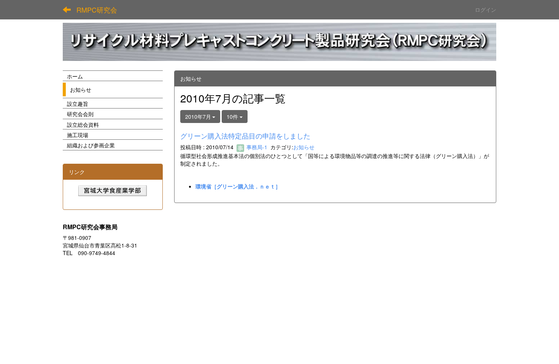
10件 (233, 116)
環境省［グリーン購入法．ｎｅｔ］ (238, 186)
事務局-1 (256, 147)
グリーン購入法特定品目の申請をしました (245, 135)
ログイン (485, 9)
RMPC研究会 (96, 9)
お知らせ (303, 147)
